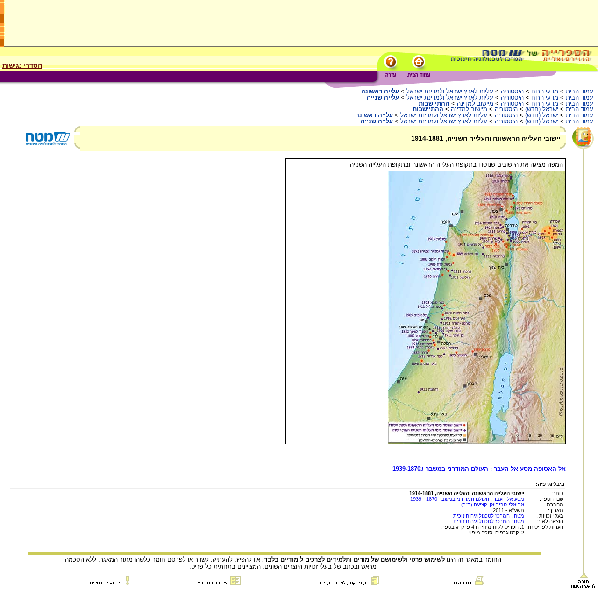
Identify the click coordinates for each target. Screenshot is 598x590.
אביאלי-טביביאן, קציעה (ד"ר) (492, 504)
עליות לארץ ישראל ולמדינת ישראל (449, 91)
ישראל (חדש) (541, 109)
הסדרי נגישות (22, 65)
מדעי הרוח (544, 91)
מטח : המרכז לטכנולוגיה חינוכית (488, 516)
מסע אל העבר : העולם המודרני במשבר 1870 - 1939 (467, 499)
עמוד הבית (579, 91)
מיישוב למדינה (475, 103)
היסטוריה (512, 91)
